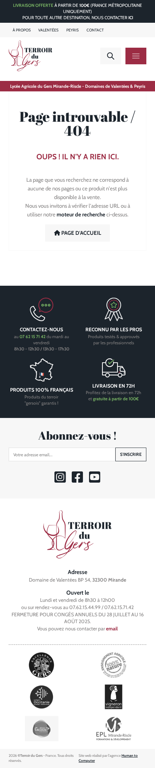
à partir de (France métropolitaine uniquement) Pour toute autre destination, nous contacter (77, 11)
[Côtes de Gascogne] (41, 728)
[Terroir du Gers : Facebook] (78, 480)
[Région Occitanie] (42, 696)
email (112, 628)
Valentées (48, 30)
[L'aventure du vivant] (113, 664)
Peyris (72, 30)
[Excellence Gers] (41, 664)
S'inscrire (131, 454)
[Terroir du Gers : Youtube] (95, 480)
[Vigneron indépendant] (114, 696)
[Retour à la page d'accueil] (77, 533)
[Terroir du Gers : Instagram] (60, 480)
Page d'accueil (80, 233)
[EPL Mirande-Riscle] (113, 728)
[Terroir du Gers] (30, 55)
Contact (95, 30)
